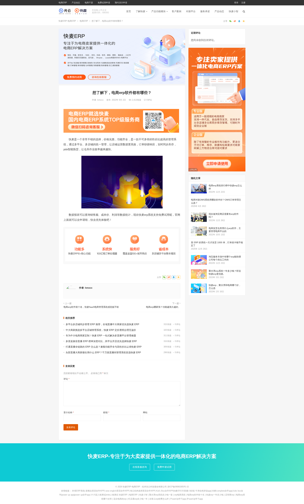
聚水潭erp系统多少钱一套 (161, 495)
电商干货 (89, 2)
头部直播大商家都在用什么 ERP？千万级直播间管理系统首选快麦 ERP (103, 352)
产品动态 (76, 2)
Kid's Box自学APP (164, 491)
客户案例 (176, 11)
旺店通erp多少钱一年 (138, 499)
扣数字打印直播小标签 (184, 491)
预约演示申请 (121, 2)
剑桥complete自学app (222, 491)
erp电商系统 (179, 495)
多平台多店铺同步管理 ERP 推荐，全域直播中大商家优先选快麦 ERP (102, 324)
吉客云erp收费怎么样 (159, 499)
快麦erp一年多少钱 (214, 495)
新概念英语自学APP (95, 491)
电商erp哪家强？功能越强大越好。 (163, 307)
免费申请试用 (164, 467)
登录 (236, 2)
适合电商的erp (120, 499)
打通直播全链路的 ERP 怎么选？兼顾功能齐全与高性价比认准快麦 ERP (104, 346)
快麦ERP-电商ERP (67, 21)
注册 (243, 2)
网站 (145, 412)
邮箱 (106, 412)
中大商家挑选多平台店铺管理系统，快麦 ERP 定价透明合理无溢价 (101, 330)
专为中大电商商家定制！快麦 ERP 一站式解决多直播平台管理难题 (101, 335)
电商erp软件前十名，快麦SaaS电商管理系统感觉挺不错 (91, 307)
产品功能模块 (158, 11)
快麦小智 (233, 11)
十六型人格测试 (98, 495)
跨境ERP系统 (78, 491)
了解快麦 (140, 11)
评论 (66, 379)
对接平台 (191, 11)
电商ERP (63, 2)
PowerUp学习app (178, 499)
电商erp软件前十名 (195, 495)
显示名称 (68, 412)
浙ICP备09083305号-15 (178, 486)
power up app (68, 495)
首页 (128, 11)
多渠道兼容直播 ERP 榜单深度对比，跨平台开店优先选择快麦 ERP (101, 341)
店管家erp (229, 495)
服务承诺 (205, 11)
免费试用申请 (104, 2)
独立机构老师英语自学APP (142, 491)
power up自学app (82, 495)
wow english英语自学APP (117, 491)
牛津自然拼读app (203, 491)
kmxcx (100, 100)
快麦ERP (123, 495)
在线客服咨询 (140, 467)
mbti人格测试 (112, 495)
